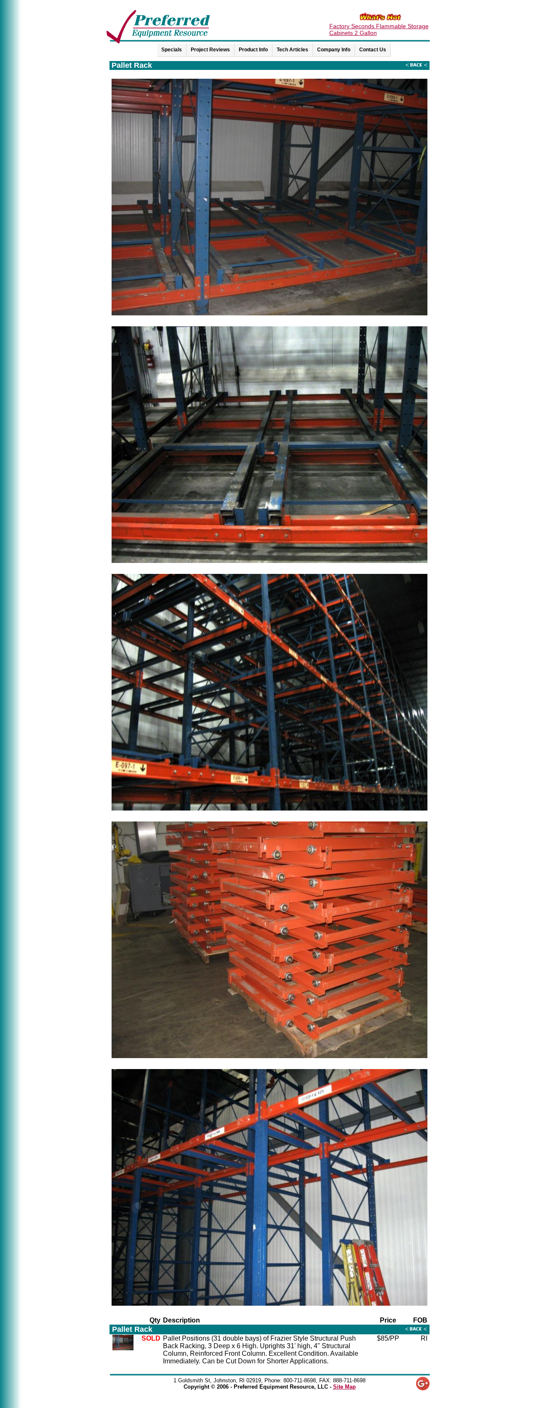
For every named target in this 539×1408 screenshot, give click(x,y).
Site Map (344, 1387)
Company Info (333, 50)
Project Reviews (210, 50)
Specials (171, 50)
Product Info (253, 50)
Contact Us (372, 50)
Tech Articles (292, 50)
